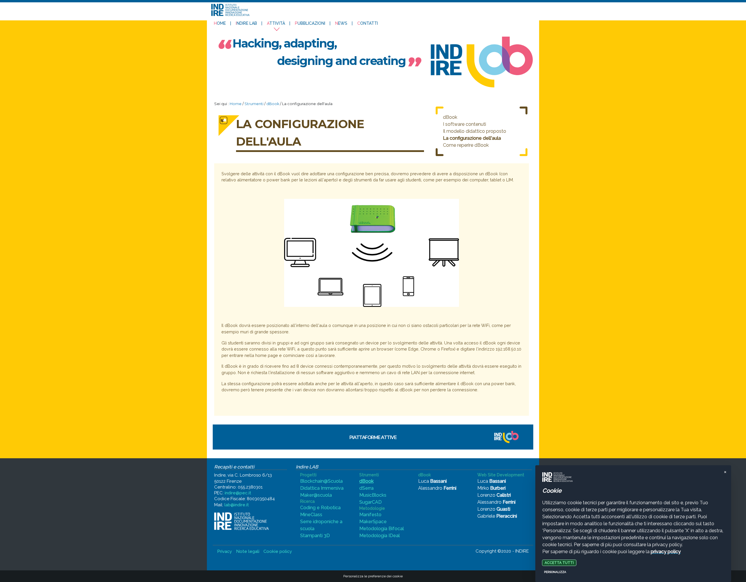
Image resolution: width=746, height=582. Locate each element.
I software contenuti (464, 124)
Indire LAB (246, 23)
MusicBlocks (372, 495)
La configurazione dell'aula (472, 138)
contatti (367, 23)
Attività (276, 23)
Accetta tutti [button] (559, 563)
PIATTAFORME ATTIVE (372, 437)
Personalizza (555, 572)
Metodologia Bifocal (381, 528)
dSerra (366, 488)
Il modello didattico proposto (474, 131)
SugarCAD (370, 502)
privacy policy (666, 551)
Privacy (224, 551)
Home (220, 23)
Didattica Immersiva (322, 488)
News (341, 23)
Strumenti (253, 104)
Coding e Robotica (320, 507)
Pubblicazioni (310, 23)
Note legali (247, 551)
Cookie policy (277, 551)
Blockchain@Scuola (321, 481)
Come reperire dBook (466, 145)
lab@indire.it (236, 504)
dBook (272, 104)
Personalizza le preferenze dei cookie (373, 576)
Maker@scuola (316, 495)
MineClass (311, 514)
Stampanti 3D (315, 535)
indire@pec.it (238, 493)
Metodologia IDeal (379, 535)
